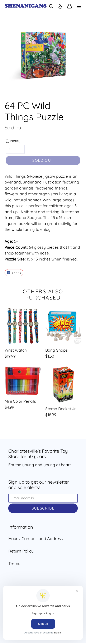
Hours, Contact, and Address (35, 538)
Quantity (13, 140)
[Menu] (78, 6)
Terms (14, 563)
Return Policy (21, 551)
